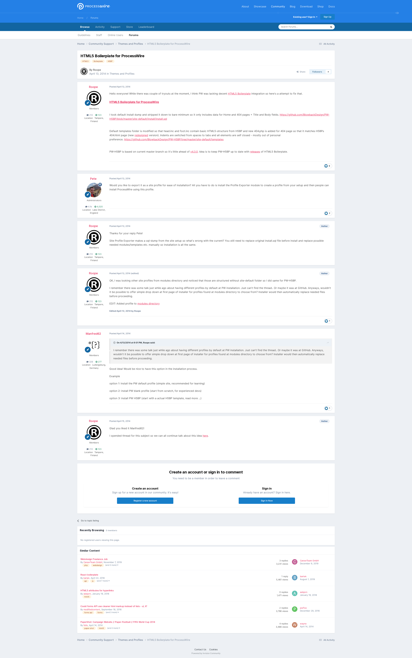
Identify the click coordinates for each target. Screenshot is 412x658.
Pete (93, 178)
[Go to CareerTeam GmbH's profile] (295, 562)
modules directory (148, 303)
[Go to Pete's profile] (94, 190)
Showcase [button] (260, 6)
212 (91, 115)
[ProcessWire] (93, 6)
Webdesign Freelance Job (94, 559)
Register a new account (145, 500)
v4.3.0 (194, 151)
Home (80, 17)
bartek (303, 576)
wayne (303, 623)
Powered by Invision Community (206, 653)
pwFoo (303, 608)
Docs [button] (331, 6)
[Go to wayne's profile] (295, 625)
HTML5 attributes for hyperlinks (97, 590)
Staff (99, 35)
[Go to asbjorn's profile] (295, 594)
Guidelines (84, 35)
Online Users (115, 35)
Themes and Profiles (122, 73)
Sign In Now (267, 500)
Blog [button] (292, 6)
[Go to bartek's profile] (295, 578)
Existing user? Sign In (304, 17)
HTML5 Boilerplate (239, 93)
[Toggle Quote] (114, 342)
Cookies (213, 649)
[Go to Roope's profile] (84, 71)
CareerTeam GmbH (93, 562)
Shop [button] (320, 6)
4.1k (89, 206)
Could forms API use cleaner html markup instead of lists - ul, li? (113, 606)
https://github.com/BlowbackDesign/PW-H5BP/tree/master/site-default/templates (174, 139)
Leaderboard (146, 26)
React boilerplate (89, 574)
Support (115, 26)
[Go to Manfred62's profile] (94, 345)
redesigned (141, 135)
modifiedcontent (92, 609)
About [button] (245, 6)
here (205, 435)
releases (255, 151)
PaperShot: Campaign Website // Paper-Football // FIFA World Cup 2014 (117, 622)
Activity (100, 26)
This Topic (318, 27)
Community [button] (278, 6)
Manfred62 (93, 333)
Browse (84, 26)
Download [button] (306, 6)
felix (86, 625)
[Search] (331, 26)
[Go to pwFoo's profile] (295, 609)
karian (86, 578)
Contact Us (200, 649)
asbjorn (87, 593)
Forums (94, 17)
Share (301, 71)
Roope (97, 69)
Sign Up (327, 16)
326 (91, 361)
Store (129, 26)
